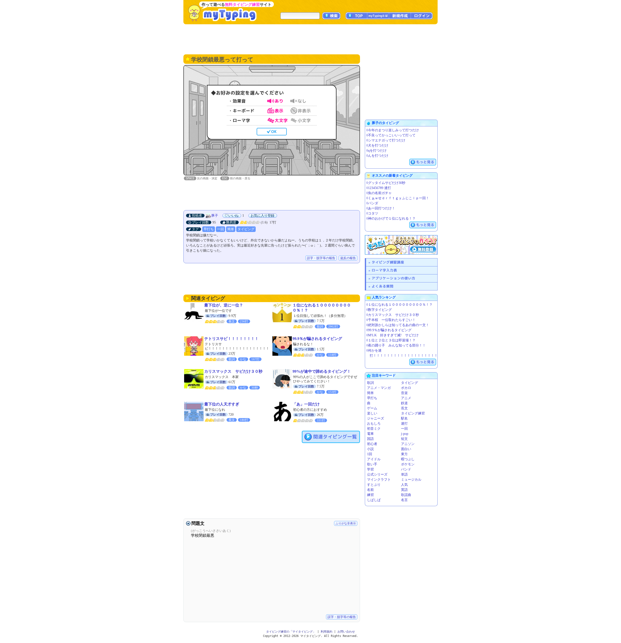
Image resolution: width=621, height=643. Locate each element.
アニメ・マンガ (379, 388)
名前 (370, 490)
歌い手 (372, 464)
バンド (406, 469)
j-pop (404, 434)
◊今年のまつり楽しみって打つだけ (392, 130)
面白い (406, 449)
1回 (369, 454)
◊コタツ (372, 213)
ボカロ (406, 388)
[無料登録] (401, 245)
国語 (370, 439)
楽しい (372, 413)
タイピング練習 (413, 413)
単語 (404, 474)
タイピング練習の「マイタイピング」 (291, 631)
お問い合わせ (346, 631)
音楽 (404, 393)
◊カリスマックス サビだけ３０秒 (392, 315)
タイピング (245, 229)
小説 (370, 449)
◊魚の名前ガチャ (379, 193)
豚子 (214, 215)
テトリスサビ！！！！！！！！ (231, 339)
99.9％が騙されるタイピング (317, 339)
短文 (404, 439)
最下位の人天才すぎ (221, 404)
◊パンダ (372, 203)
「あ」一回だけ (306, 404)
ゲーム (372, 408)
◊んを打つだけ (377, 155)
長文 (404, 408)
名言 (404, 500)
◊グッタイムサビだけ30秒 (385, 183)
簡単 (230, 229)
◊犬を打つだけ (377, 145)
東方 (404, 454)
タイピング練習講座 (388, 262)
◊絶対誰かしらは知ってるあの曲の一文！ (397, 325)
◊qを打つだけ (376, 150)
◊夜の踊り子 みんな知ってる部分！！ (396, 345)
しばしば (374, 500)
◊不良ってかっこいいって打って (391, 135)
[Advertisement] (310, 39)
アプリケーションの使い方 (393, 278)
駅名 (404, 418)
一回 (220, 229)
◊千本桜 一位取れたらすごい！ (391, 320)
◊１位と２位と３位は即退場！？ (391, 340)
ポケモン (408, 464)
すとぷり (374, 484)
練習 (370, 495)
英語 (404, 490)
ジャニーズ (375, 418)
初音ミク (374, 428)
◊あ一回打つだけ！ (380, 208)
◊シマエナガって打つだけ (385, 140)
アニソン (408, 444)
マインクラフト (379, 479)
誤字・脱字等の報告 (321, 258)
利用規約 (326, 631)
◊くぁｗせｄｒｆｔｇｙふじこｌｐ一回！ (397, 198)
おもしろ (374, 423)
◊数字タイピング (379, 310)
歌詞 (370, 383)
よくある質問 (382, 286)
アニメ (406, 398)
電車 (370, 434)
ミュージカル (411, 479)
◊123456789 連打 (378, 188)
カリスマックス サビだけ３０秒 (233, 371)
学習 (370, 469)
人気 (404, 484)
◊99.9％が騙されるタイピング (388, 330)
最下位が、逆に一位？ (223, 305)
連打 (404, 423)
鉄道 (404, 403)
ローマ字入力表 (384, 270)
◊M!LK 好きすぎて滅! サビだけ (392, 335)
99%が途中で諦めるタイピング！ (322, 371)
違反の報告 (348, 258)
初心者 (372, 444)
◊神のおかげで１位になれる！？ (391, 218)
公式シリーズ (377, 474)
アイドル (374, 459)
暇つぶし (408, 459)
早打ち (209, 229)
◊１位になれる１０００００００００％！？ (399, 304)
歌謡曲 (406, 495)
